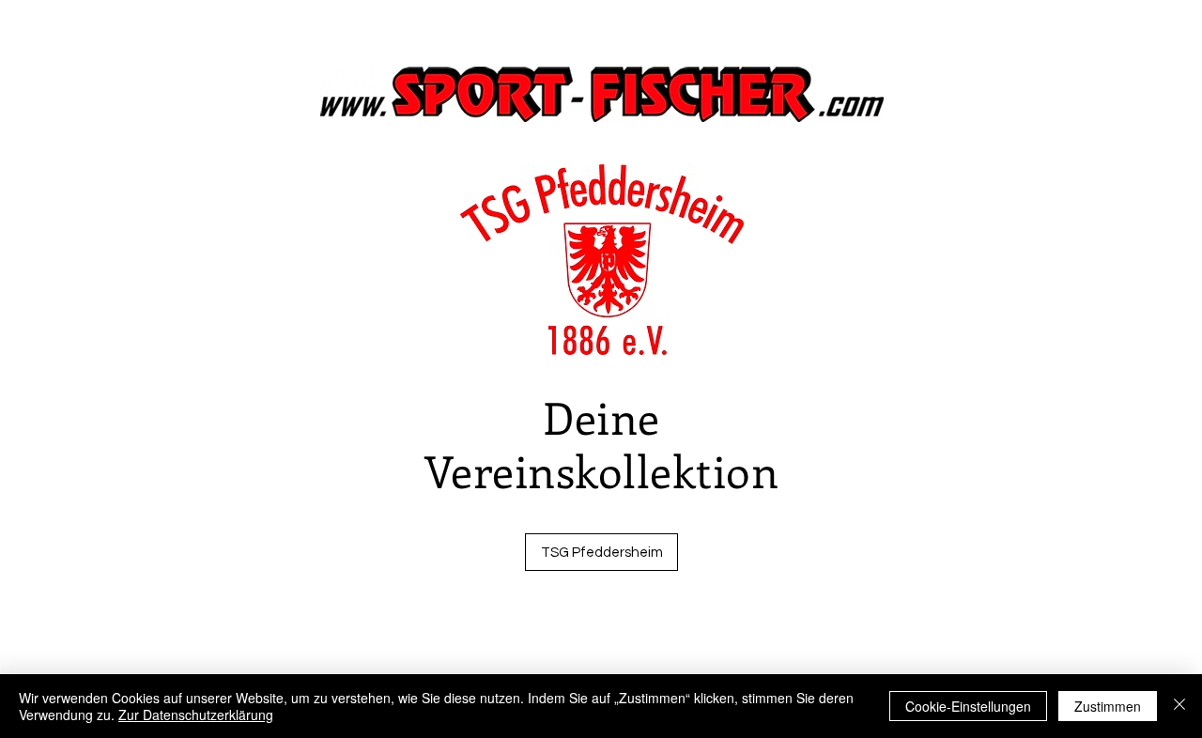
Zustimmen (1107, 706)
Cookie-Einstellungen (968, 706)
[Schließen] (1179, 706)
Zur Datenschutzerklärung (195, 714)
